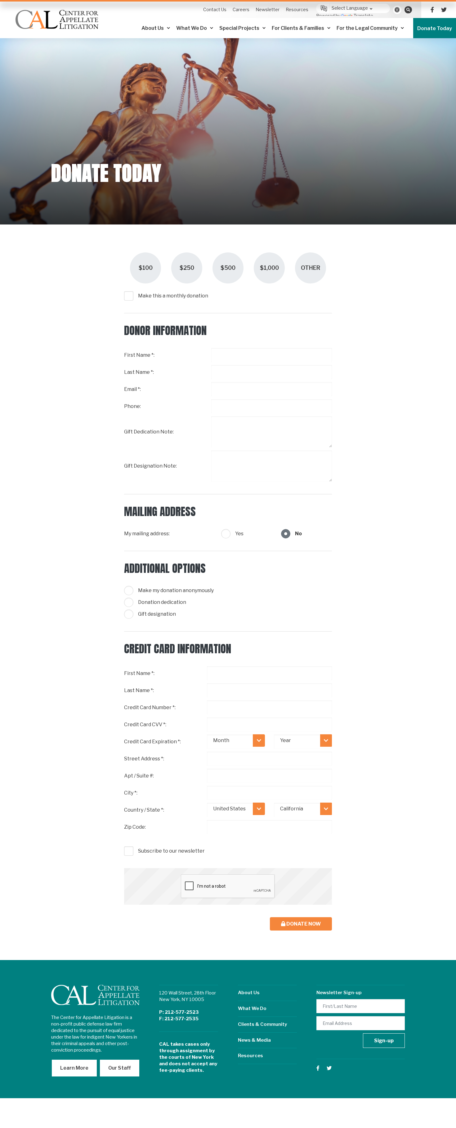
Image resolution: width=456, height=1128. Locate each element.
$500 (228, 268)
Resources (250, 1055)
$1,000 (269, 268)
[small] (432, 10)
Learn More (74, 1068)
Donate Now (303, 924)
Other (310, 268)
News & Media (254, 1040)
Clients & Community (262, 1024)
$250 (187, 268)
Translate (363, 15)
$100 (146, 268)
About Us (249, 992)
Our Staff (119, 1068)
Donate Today (434, 28)
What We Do (252, 1008)
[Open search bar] (408, 9)
